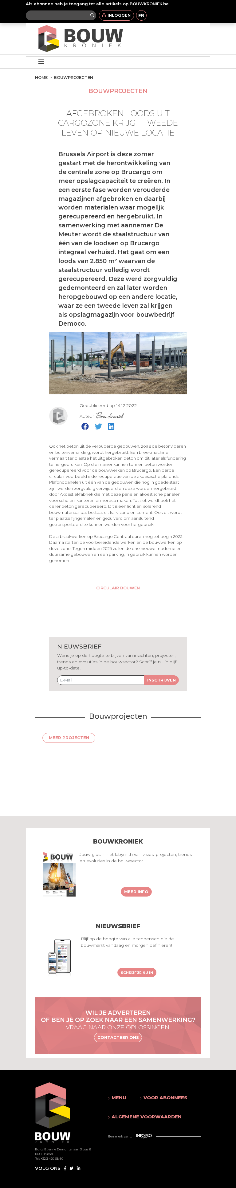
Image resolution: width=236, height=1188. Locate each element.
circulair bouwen (118, 587)
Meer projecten (69, 737)
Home (41, 77)
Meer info (136, 891)
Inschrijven (161, 679)
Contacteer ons (118, 1037)
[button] (118, 1097)
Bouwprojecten (73, 77)
